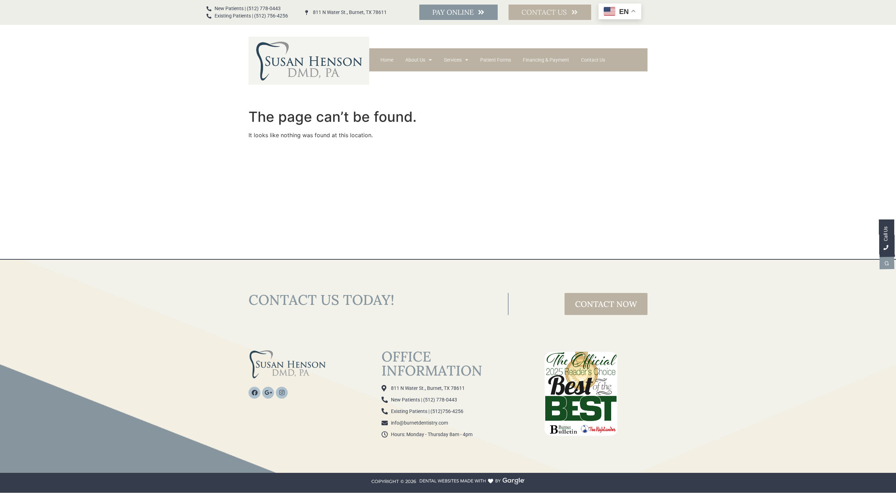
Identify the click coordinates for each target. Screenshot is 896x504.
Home (386, 60)
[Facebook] (254, 393)
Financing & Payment (546, 60)
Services (453, 60)
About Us (415, 60)
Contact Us (593, 60)
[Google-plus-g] (268, 393)
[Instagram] (282, 393)
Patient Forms (495, 60)
